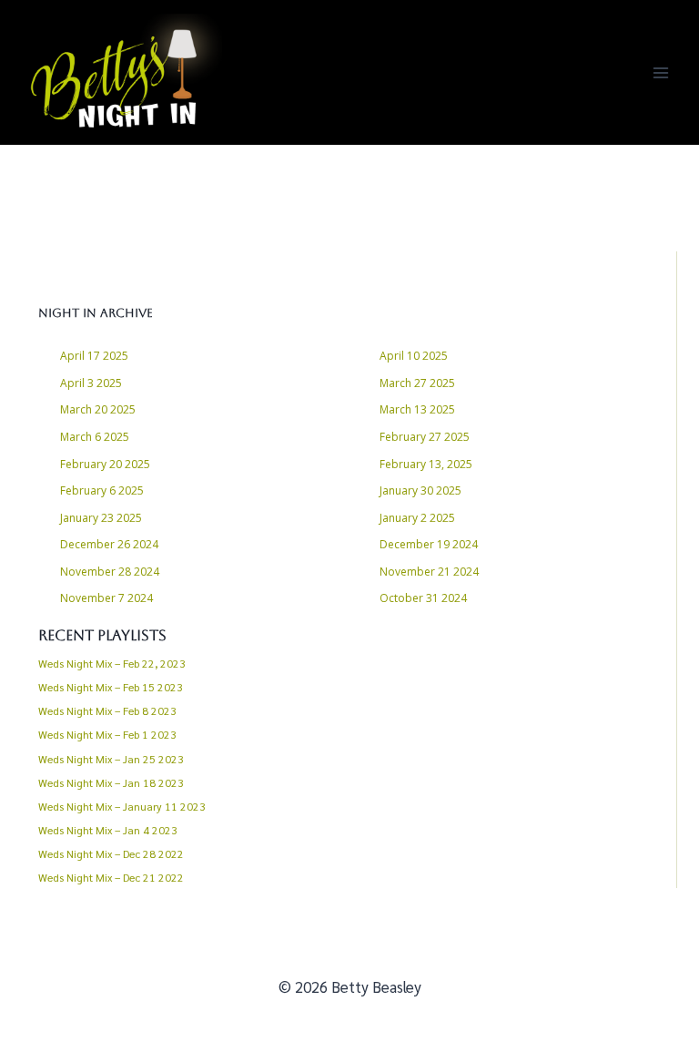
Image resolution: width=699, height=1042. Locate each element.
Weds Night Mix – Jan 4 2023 (107, 829)
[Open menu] (660, 72)
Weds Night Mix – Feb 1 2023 (107, 734)
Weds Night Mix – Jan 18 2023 (111, 782)
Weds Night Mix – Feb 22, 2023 (112, 663)
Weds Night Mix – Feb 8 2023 (107, 710)
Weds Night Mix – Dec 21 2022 (111, 877)
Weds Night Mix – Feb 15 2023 (110, 686)
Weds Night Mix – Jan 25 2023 (111, 758)
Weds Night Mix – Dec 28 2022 (111, 853)
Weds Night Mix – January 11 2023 (122, 806)
